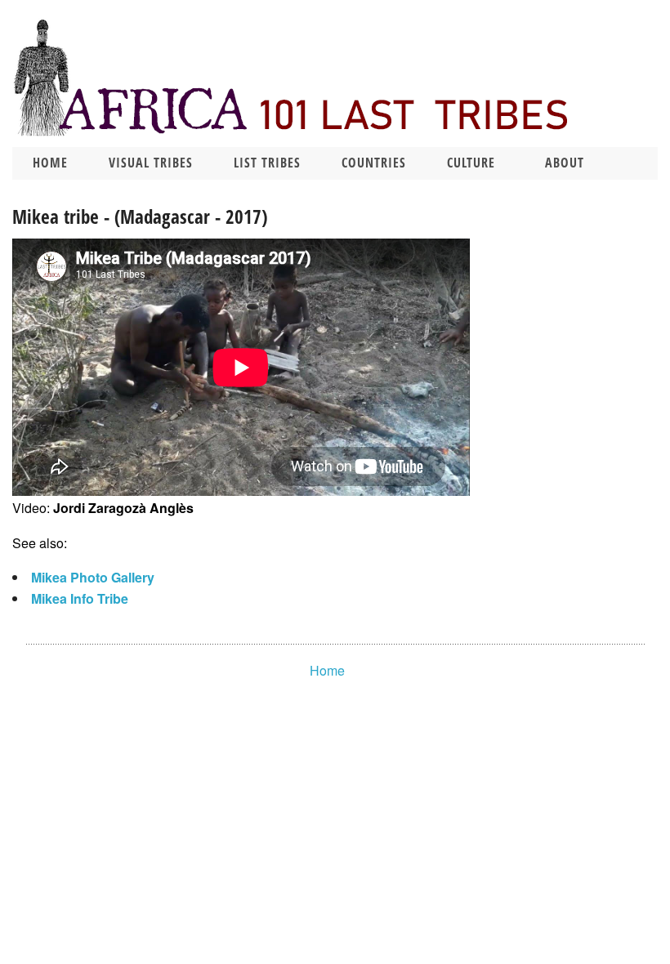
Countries (374, 163)
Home (50, 163)
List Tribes (267, 163)
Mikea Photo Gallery (92, 577)
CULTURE (471, 163)
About (564, 163)
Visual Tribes (151, 163)
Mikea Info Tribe (79, 598)
